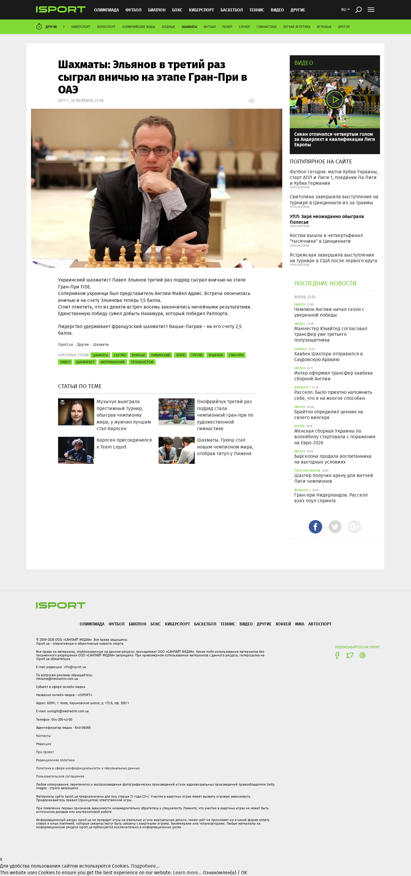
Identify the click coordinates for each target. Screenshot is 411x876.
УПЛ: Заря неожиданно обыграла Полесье (327, 219)
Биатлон (156, 10)
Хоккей (283, 624)
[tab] (315, 527)
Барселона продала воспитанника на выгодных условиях (333, 459)
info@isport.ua (75, 667)
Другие (298, 10)
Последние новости (325, 283)
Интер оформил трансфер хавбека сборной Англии (333, 376)
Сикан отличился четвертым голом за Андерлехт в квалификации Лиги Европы (334, 139)
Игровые (324, 26)
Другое (344, 26)
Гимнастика (267, 26)
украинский (160, 355)
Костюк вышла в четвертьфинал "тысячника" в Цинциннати (326, 238)
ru (343, 10)
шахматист (85, 362)
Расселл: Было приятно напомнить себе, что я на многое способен (333, 395)
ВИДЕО (277, 10)
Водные (168, 26)
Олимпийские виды (138, 26)
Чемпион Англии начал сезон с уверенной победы (329, 312)
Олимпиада (106, 10)
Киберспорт (201, 10)
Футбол (133, 10)
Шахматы (189, 26)
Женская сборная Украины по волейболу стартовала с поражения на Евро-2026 (334, 436)
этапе (180, 355)
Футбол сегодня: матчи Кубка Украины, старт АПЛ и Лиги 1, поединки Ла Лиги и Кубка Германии (334, 177)
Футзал (210, 26)
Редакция (43, 743)
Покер (227, 26)
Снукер (244, 26)
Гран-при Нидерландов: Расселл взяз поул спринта (331, 497)
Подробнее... (145, 865)
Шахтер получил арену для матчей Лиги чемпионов (333, 478)
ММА (299, 624)
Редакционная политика (55, 760)
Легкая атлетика (296, 26)
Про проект (45, 752)
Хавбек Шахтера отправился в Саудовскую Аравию (328, 356)
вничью (138, 355)
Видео (303, 62)
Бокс (177, 10)
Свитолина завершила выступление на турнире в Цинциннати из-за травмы (334, 199)
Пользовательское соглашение (60, 776)
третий (196, 355)
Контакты (43, 735)
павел (65, 362)
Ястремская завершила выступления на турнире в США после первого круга (333, 257)
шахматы (100, 355)
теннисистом (142, 362)
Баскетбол (232, 10)
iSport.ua (65, 344)
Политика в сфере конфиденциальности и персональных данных (88, 768)
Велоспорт (106, 26)
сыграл (120, 355)
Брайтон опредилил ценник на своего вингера (328, 414)
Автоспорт (319, 624)
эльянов (216, 355)
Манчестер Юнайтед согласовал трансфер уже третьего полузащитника (330, 334)
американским (112, 362)
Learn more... (187, 872)
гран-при (236, 355)
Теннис (256, 10)
